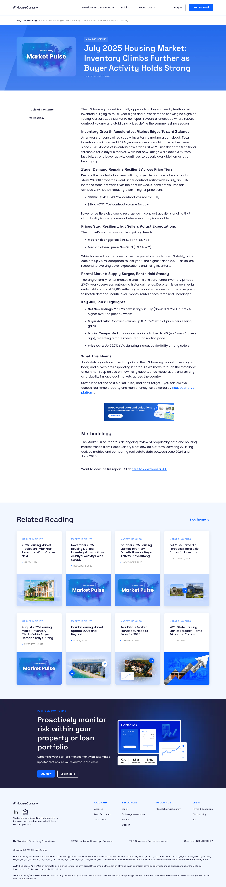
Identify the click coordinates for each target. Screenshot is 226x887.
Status (125, 819)
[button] (97, 7)
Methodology (36, 117)
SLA (194, 819)
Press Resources (102, 814)
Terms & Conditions (203, 809)
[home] (25, 7)
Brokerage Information (133, 814)
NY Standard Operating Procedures (34, 841)
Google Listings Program (168, 809)
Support (126, 825)
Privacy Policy (199, 814)
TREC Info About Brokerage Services (92, 841)
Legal (125, 809)
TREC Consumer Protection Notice (148, 841)
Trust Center (100, 819)
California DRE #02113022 (198, 841)
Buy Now (46, 774)
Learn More (68, 774)
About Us (98, 809)
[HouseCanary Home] (25, 803)
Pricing (125, 7)
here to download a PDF (149, 469)
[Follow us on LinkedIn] (16, 812)
